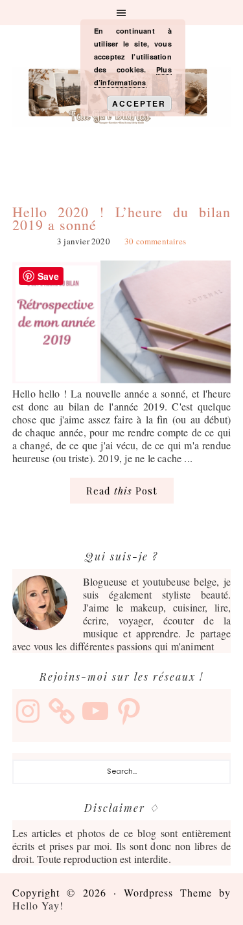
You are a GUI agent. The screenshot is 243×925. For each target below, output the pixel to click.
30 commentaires (155, 241)
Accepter (139, 103)
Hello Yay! (38, 905)
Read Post (121, 490)
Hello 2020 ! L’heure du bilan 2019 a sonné (121, 218)
